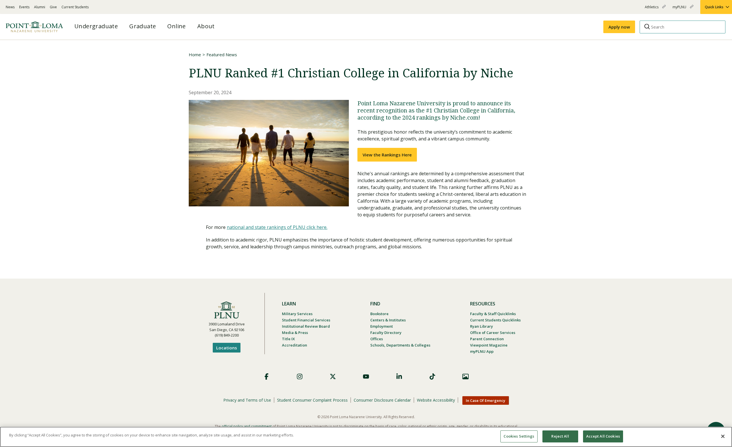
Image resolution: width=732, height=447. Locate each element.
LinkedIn (399, 376)
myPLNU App (482, 351)
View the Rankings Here (387, 155)
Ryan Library (481, 326)
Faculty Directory (385, 332)
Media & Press (295, 332)
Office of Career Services (492, 332)
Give (53, 7)
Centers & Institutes (388, 320)
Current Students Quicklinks (495, 320)
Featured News (221, 54)
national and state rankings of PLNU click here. (277, 227)
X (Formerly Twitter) (333, 376)
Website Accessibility (436, 400)
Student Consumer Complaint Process (312, 400)
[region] (366, 437)
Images (466, 376)
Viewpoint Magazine (489, 345)
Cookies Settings (519, 436)
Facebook (266, 376)
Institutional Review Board (306, 326)
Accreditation (294, 345)
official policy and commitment (247, 426)
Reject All (560, 436)
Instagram (300, 376)
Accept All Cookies (603, 436)
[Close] (723, 436)
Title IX (288, 338)
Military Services (297, 313)
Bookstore (379, 313)
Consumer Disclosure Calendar (382, 400)
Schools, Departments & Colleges (400, 345)
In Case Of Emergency (485, 400)
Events (24, 7)
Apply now (619, 27)
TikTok (432, 376)
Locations (226, 348)
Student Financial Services (306, 320)
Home (195, 54)
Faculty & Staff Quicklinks (493, 313)
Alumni (39, 7)
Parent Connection (487, 338)
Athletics (652, 9)
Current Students (75, 7)
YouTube (366, 376)
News (10, 7)
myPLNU (680, 9)
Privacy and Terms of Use (247, 400)
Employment (381, 326)
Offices (376, 338)
